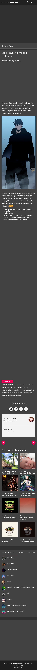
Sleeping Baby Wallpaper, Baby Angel (27, 472)
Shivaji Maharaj (12, 569)
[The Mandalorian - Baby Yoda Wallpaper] (28, 530)
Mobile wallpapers (20, 201)
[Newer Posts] (3, 443)
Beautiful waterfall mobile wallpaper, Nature (21, 587)
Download (7, 381)
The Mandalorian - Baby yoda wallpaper (9, 516)
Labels (21, 552)
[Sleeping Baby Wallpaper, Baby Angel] (28, 462)
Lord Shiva (10, 557)
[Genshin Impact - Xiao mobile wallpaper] (28, 484)
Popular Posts (8, 552)
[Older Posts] (33, 443)
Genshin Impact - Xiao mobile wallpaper (27, 494)
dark (8, 593)
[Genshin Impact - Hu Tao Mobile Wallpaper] (10, 484)
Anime (19, 198)
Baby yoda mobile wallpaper (8, 541)
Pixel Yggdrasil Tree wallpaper (17, 605)
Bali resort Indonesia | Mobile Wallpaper (9, 472)
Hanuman (10, 563)
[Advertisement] (18, 24)
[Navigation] (2, 2)
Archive (32, 552)
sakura (9, 599)
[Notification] (31, 2)
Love (9, 581)
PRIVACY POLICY (27, 663)
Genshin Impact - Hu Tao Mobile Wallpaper (9, 494)
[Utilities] (35, 2)
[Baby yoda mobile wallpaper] (10, 530)
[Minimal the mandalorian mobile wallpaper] (28, 506)
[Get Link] (21, 409)
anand (14, 419)
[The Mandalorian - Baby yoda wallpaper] (10, 506)
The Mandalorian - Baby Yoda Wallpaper (27, 541)
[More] (26, 409)
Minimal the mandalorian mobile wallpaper (27, 517)
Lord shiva (10, 575)
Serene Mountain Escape (15, 611)
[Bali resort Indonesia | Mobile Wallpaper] (10, 462)
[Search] (28, 2)
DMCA (20, 663)
